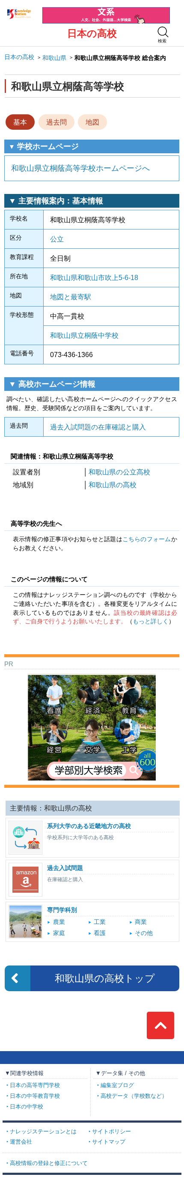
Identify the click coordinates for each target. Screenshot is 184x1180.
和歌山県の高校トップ (105, 978)
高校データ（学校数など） (134, 1096)
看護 (100, 933)
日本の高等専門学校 (35, 1085)
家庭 (59, 933)
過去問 (56, 122)
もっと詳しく (151, 621)
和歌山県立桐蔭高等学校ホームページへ (80, 168)
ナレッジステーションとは (43, 1132)
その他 (144, 933)
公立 (57, 239)
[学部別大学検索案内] (91, 676)
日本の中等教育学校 (35, 1096)
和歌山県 (54, 58)
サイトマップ (108, 1142)
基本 (20, 122)
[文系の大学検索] (106, 10)
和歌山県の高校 (113, 485)
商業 (141, 922)
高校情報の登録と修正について (49, 1163)
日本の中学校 (26, 1107)
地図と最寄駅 (70, 297)
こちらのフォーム (146, 539)
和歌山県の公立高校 (119, 472)
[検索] (163, 32)
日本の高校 (92, 33)
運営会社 (21, 1142)
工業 (100, 922)
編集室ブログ (117, 1085)
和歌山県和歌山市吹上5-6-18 (94, 277)
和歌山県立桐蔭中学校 (84, 335)
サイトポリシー (111, 1132)
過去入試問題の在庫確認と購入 (98, 427)
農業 (59, 922)
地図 (92, 122)
